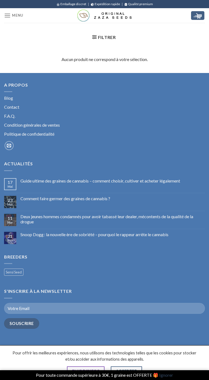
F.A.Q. (9, 115)
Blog (8, 98)
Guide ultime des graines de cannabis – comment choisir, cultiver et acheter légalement (100, 180)
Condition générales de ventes (32, 124)
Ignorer (166, 375)
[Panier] (197, 15)
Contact (11, 107)
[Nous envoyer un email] (9, 145)
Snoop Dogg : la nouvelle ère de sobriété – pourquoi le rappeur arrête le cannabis (94, 234)
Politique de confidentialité (29, 133)
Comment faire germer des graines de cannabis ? (65, 198)
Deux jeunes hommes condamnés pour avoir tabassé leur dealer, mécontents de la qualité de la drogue (106, 219)
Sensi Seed (14, 272)
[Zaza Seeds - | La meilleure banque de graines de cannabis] (104, 16)
